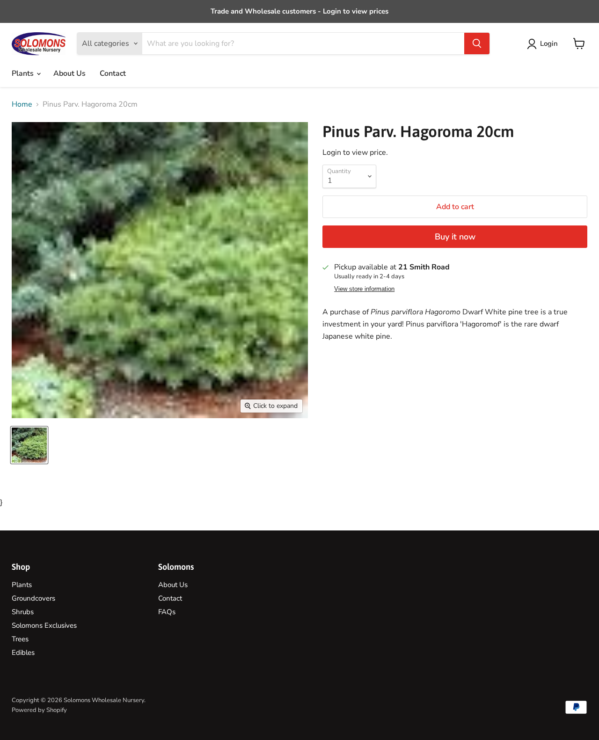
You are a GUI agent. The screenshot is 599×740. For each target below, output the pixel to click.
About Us (69, 73)
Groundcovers (33, 598)
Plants (24, 73)
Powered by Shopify (39, 710)
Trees (20, 639)
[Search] (476, 43)
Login (549, 43)
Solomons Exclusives (44, 625)
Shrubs (23, 612)
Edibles (23, 652)
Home (22, 104)
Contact (113, 73)
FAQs (166, 612)
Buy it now (455, 236)
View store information (364, 289)
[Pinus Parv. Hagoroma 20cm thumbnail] (29, 445)
